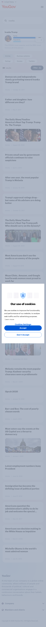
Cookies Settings (23, 324)
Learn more (9, 319)
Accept (23, 328)
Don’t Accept (23, 335)
